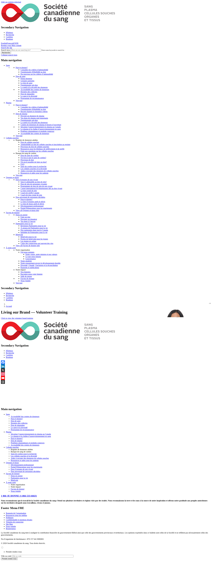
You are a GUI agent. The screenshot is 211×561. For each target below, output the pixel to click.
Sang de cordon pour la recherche (33, 166)
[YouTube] (105, 378)
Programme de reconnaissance (32, 98)
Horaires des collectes (29, 92)
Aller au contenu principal (11, 2)
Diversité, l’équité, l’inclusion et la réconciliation (39, 265)
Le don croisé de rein (29, 191)
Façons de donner (13, 213)
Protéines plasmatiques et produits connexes (37, 131)
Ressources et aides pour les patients (34, 173)
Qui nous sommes (27, 252)
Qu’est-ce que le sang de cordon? (33, 158)
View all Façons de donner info (28, 246)
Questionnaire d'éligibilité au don (33, 72)
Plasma (8, 103)
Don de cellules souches (30, 142)
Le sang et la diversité (29, 96)
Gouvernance (30, 259)
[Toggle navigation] (210, 303)
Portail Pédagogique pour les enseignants (36, 208)
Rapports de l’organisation (16, 513)
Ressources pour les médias (16, 515)
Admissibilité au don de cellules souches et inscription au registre (45, 144)
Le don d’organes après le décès (33, 202)
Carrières (9, 37)
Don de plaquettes (27, 94)
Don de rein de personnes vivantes (34, 184)
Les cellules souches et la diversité (34, 169)
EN (14, 43)
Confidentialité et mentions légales (19, 520)
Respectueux (11, 529)
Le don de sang (26, 83)
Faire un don (25, 217)
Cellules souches (12, 138)
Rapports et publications (30, 268)
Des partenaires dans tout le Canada (34, 230)
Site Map (9, 524)
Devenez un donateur (29, 219)
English (4, 43)
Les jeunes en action (28, 241)
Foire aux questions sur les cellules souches (37, 151)
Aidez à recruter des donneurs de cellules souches (40, 171)
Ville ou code (6, 556)
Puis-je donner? (22, 68)
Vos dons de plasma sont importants (34, 118)
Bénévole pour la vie (29, 237)
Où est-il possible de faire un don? (34, 162)
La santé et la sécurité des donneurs (34, 87)
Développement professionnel (32, 206)
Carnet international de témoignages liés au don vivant (41, 188)
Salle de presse (26, 276)
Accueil (9, 306)
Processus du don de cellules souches (35, 147)
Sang (8, 65)
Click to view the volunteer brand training (17, 318)
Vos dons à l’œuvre (28, 221)
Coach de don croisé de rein (31, 195)
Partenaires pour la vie (24, 224)
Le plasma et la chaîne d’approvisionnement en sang (41, 129)
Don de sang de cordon (29, 155)
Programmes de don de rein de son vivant (36, 186)
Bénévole (19, 235)
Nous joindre (26, 281)
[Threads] (105, 382)
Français (10, 43)
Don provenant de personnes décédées (30, 197)
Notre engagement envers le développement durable (40, 263)
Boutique (9, 39)
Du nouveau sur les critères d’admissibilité (37, 74)
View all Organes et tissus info (27, 210)
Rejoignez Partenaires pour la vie (33, 226)
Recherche (10, 35)
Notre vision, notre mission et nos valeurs (41, 254)
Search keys (5, 50)
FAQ (22, 164)
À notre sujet (11, 248)
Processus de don (27, 160)
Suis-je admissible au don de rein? (34, 182)
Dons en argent (21, 215)
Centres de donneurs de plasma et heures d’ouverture (41, 125)
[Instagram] (105, 374)
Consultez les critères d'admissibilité (34, 70)
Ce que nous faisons (33, 257)
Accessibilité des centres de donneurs (35, 90)
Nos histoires (26, 272)
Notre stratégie (26, 261)
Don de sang (20, 76)
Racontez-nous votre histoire (31, 274)
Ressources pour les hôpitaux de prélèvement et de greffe (42, 149)
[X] (105, 370)
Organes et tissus (12, 177)
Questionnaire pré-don (29, 85)
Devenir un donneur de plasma (32, 116)
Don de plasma (21, 114)
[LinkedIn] (105, 366)
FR (17, 43)
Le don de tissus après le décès (32, 204)
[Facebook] (105, 362)
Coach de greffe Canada (30, 193)
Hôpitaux (9, 32)
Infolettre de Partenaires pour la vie (34, 232)
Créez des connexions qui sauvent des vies (37, 243)
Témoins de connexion (14, 522)
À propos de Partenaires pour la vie (34, 228)
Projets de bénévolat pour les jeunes (34, 239)
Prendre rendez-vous (14, 552)
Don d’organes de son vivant (27, 180)
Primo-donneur (26, 79)
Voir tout (19, 101)
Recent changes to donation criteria (34, 111)
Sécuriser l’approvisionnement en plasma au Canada (41, 127)
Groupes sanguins (27, 81)
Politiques (9, 518)
